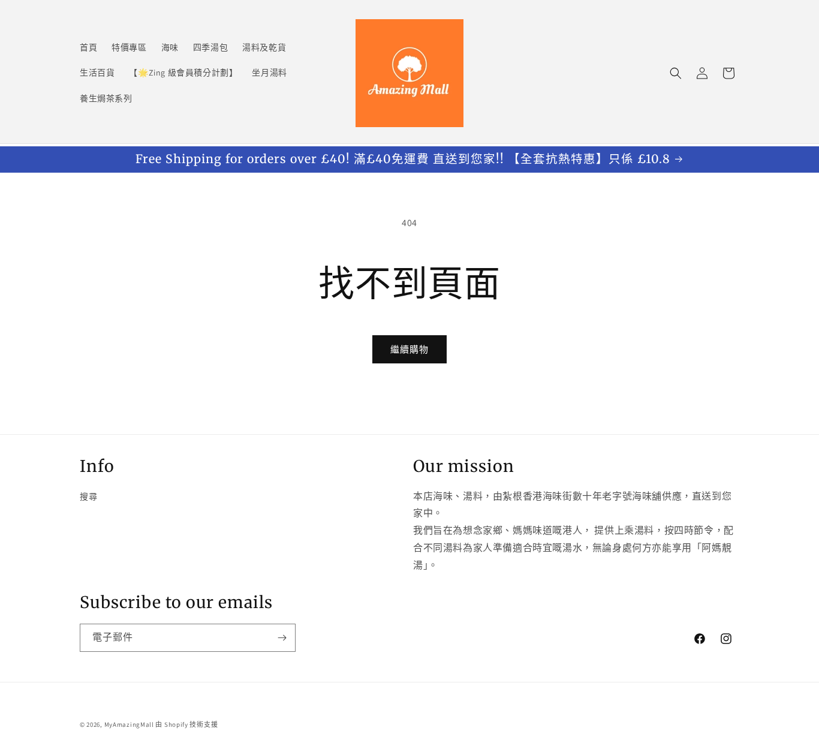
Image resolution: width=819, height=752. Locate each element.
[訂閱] (282, 638)
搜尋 (88, 496)
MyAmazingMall (129, 724)
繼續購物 (409, 349)
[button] (676, 73)
